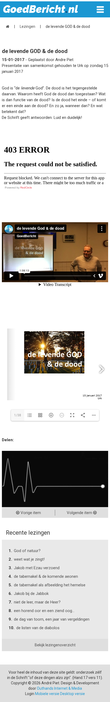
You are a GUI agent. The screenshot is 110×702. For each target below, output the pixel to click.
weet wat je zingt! (29, 559)
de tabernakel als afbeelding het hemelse (49, 585)
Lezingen (27, 26)
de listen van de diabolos (38, 627)
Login (29, 694)
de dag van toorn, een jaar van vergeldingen (51, 619)
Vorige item (30, 512)
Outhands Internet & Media (59, 688)
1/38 (17, 415)
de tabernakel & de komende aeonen (46, 576)
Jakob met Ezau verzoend (37, 567)
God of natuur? (27, 550)
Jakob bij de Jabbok (31, 593)
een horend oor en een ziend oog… (44, 610)
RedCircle (26, 187)
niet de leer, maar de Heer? (37, 602)
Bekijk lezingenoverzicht (55, 645)
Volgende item (80, 512)
